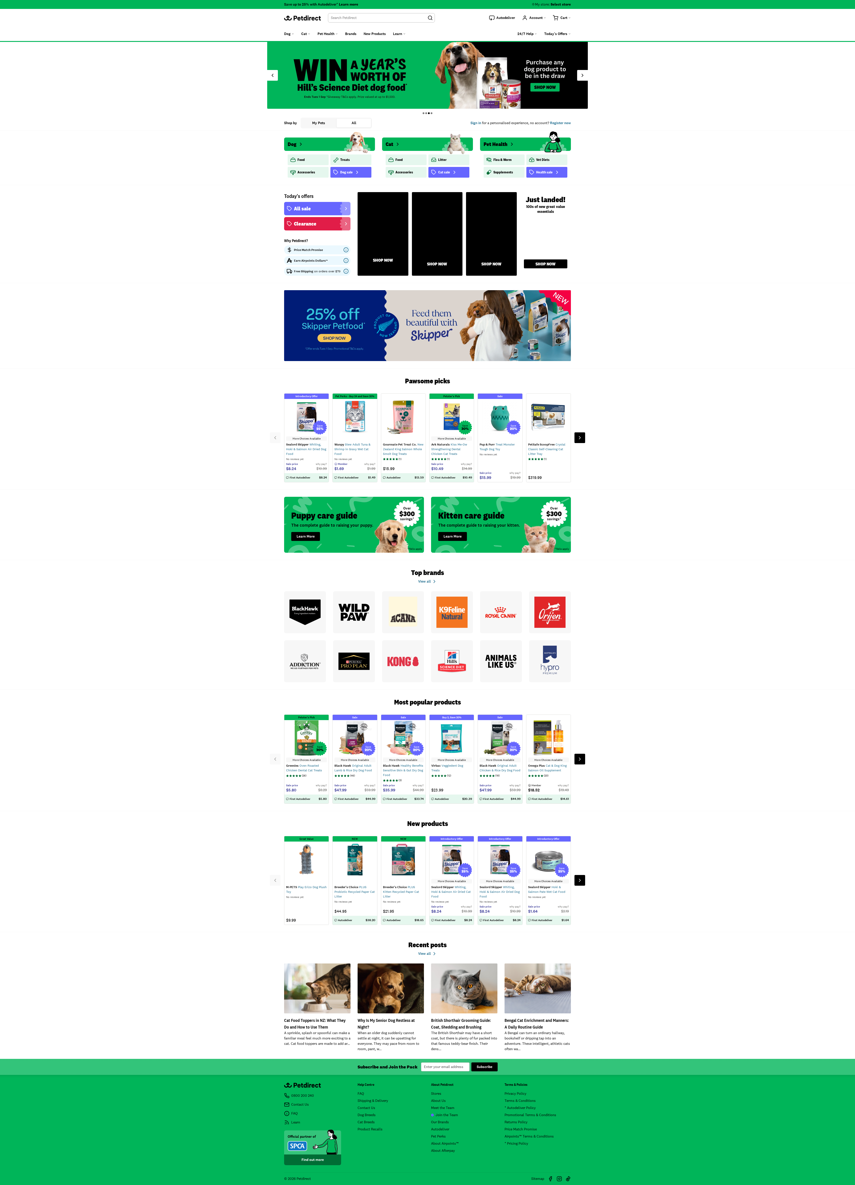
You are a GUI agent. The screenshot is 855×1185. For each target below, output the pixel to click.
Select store (561, 4)
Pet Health (495, 144)
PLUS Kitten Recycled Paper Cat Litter (401, 891)
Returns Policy (516, 1122)
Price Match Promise (521, 1129)
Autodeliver (440, 1129)
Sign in (475, 123)
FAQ (361, 1093)
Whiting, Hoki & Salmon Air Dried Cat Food (451, 891)
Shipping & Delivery (373, 1100)
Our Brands (440, 1122)
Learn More (306, 536)
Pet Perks (438, 1136)
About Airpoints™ (445, 1143)
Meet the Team (442, 1107)
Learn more (348, 4)
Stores (436, 1093)
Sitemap (537, 1178)
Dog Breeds (367, 1115)
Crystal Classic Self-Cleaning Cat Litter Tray (546, 449)
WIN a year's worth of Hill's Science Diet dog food (427, 75)
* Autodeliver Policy (520, 1107)
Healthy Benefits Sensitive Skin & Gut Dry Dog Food (403, 770)
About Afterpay (443, 1150)
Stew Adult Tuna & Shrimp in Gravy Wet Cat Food (352, 449)
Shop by (290, 123)
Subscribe (484, 1066)
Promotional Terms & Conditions (530, 1115)
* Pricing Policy (516, 1143)
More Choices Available (307, 438)
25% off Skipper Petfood (427, 325)
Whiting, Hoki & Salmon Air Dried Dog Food (306, 449)
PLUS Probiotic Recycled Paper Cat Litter (354, 891)
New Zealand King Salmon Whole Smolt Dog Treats (403, 449)
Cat (389, 144)
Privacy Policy (515, 1093)
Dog (292, 144)
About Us (438, 1100)
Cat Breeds (366, 1122)
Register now (560, 123)
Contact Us (366, 1107)
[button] (502, 17)
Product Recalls (370, 1129)
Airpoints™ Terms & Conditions (529, 1136)
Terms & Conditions (520, 1100)
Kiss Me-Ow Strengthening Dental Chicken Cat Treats (449, 449)
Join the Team (447, 1115)
